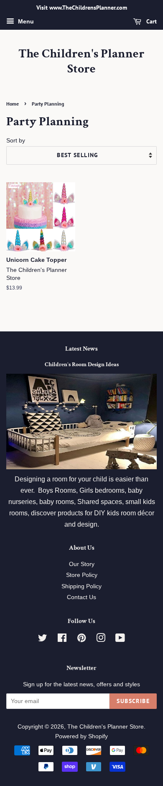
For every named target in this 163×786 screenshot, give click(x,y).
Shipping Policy (81, 586)
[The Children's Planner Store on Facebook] (62, 639)
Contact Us (81, 597)
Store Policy (81, 575)
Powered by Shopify (81, 736)
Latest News (81, 349)
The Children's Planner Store (81, 62)
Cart (151, 21)
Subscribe (133, 701)
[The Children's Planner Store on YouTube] (120, 639)
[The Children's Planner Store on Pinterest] (81, 639)
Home (12, 104)
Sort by (15, 140)
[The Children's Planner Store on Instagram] (100, 639)
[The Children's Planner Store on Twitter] (42, 639)
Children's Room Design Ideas (82, 364)
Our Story (81, 564)
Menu (25, 21)
